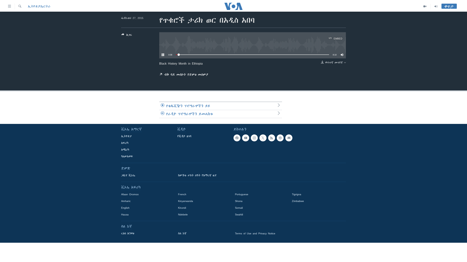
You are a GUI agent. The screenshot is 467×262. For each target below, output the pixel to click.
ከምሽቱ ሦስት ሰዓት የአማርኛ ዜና (197, 175)
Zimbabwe (298, 201)
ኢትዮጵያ (126, 136)
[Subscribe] (288, 137)
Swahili (239, 214)
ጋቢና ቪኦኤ (128, 175)
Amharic (126, 201)
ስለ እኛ (182, 233)
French (182, 194)
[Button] (126, 35)
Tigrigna (296, 194)
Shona (238, 201)
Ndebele (183, 214)
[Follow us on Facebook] (237, 137)
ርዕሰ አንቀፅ (127, 233)
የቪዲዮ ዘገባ (184, 136)
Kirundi (182, 207)
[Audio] (436, 6)
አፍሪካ (124, 143)
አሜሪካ (125, 149)
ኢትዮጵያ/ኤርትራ (39, 6)
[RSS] (271, 137)
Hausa (125, 214)
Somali (239, 207)
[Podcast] (280, 137)
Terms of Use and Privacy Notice (255, 233)
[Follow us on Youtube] (245, 137)
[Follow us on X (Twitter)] (262, 137)
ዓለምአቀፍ (127, 156)
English (125, 207)
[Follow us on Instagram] (254, 137)
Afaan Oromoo (130, 194)
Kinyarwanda (185, 201)
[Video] (425, 6)
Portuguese (241, 194)
